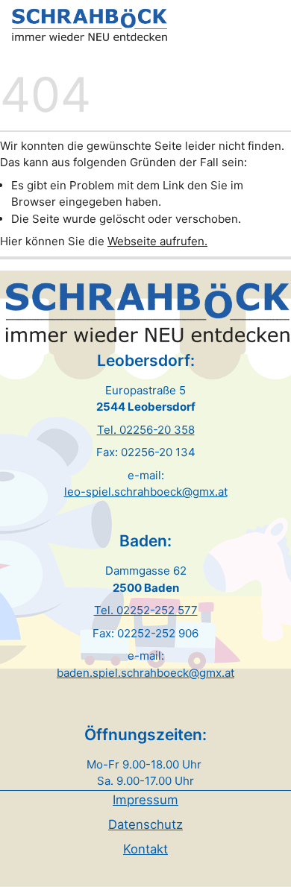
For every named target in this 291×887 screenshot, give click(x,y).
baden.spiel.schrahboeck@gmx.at (145, 673)
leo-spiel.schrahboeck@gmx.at (146, 491)
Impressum (145, 799)
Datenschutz (145, 824)
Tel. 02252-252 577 (146, 610)
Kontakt (145, 849)
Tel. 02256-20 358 (146, 430)
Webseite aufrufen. (157, 241)
